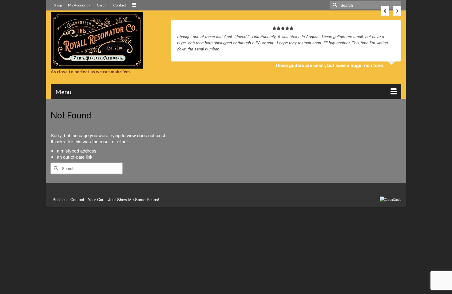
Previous (385, 11)
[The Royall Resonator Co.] (106, 40)
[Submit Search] (334, 5)
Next (397, 11)
